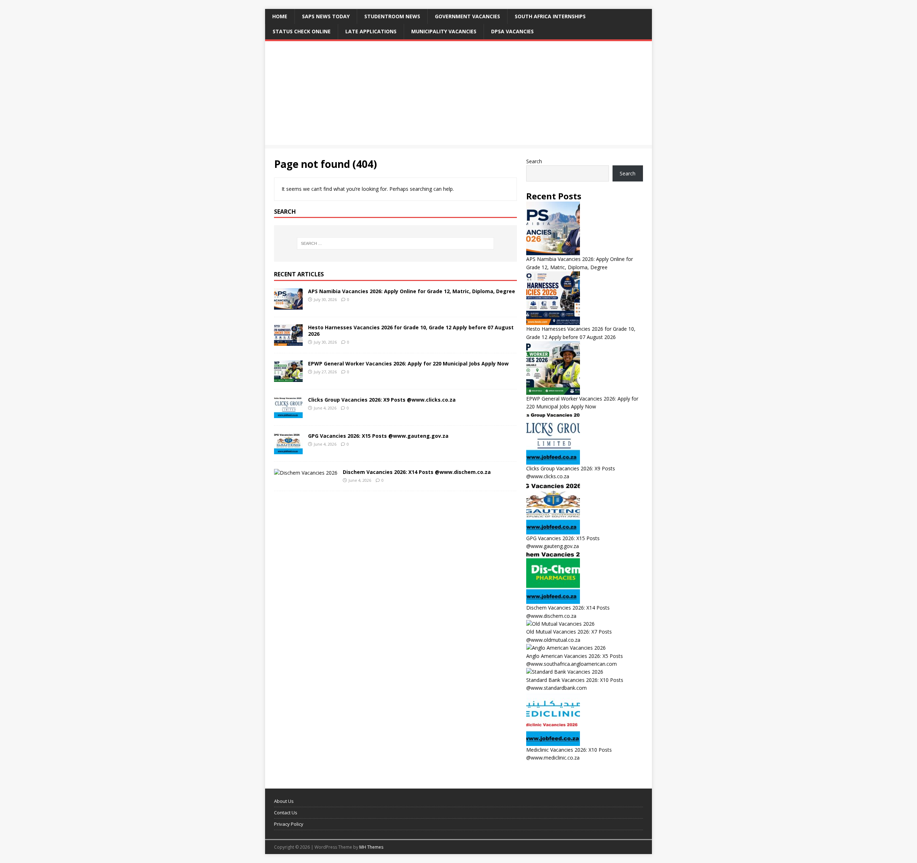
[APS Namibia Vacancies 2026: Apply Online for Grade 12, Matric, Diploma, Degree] (288, 305)
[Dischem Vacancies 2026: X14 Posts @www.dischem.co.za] (305, 472)
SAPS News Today (326, 16)
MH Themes (371, 847)
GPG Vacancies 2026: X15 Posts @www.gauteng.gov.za (378, 435)
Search (534, 161)
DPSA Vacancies (512, 31)
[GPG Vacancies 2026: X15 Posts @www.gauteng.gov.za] (288, 450)
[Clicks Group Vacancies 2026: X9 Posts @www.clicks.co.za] (288, 414)
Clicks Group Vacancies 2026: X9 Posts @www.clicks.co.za (382, 399)
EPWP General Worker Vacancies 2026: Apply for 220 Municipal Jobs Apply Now (408, 363)
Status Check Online (302, 31)
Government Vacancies (467, 16)
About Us (284, 801)
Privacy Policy (288, 824)
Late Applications (371, 31)
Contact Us (285, 812)
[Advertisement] (458, 95)
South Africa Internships (550, 16)
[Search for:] (395, 243)
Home (279, 16)
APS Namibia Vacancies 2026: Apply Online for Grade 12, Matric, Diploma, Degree (411, 291)
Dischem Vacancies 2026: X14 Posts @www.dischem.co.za (417, 472)
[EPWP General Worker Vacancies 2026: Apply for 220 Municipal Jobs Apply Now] (288, 377)
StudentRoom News (392, 16)
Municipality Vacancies (443, 31)
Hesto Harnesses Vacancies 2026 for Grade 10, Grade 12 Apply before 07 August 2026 (411, 330)
